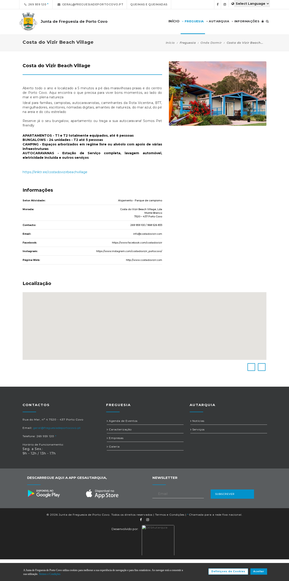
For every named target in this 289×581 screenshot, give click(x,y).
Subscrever (225, 494)
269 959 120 (37, 4)
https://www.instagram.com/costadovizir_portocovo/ (129, 251)
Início (170, 42)
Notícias (197, 421)
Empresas (116, 438)
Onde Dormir (211, 42)
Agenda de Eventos (123, 421)
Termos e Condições (169, 514)
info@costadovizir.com (147, 233)
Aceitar (258, 571)
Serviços (198, 429)
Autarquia (218, 21)
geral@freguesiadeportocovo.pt (92, 4)
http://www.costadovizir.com (144, 260)
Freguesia (194, 21)
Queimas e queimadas (149, 4)
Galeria (114, 446)
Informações (246, 21)
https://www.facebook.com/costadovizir (137, 242)
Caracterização (120, 429)
